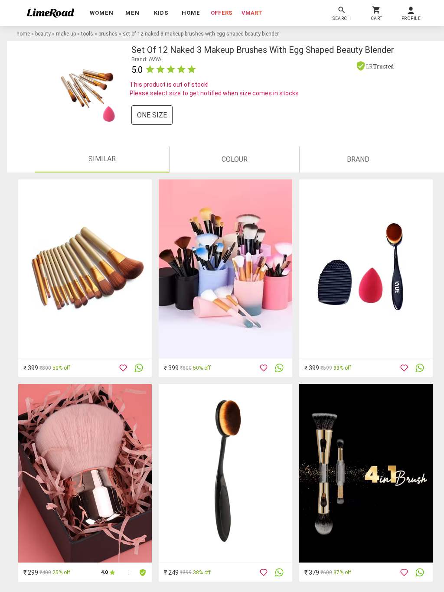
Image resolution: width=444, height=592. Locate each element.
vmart (252, 13)
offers (221, 13)
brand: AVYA (146, 59)
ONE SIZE (152, 115)
